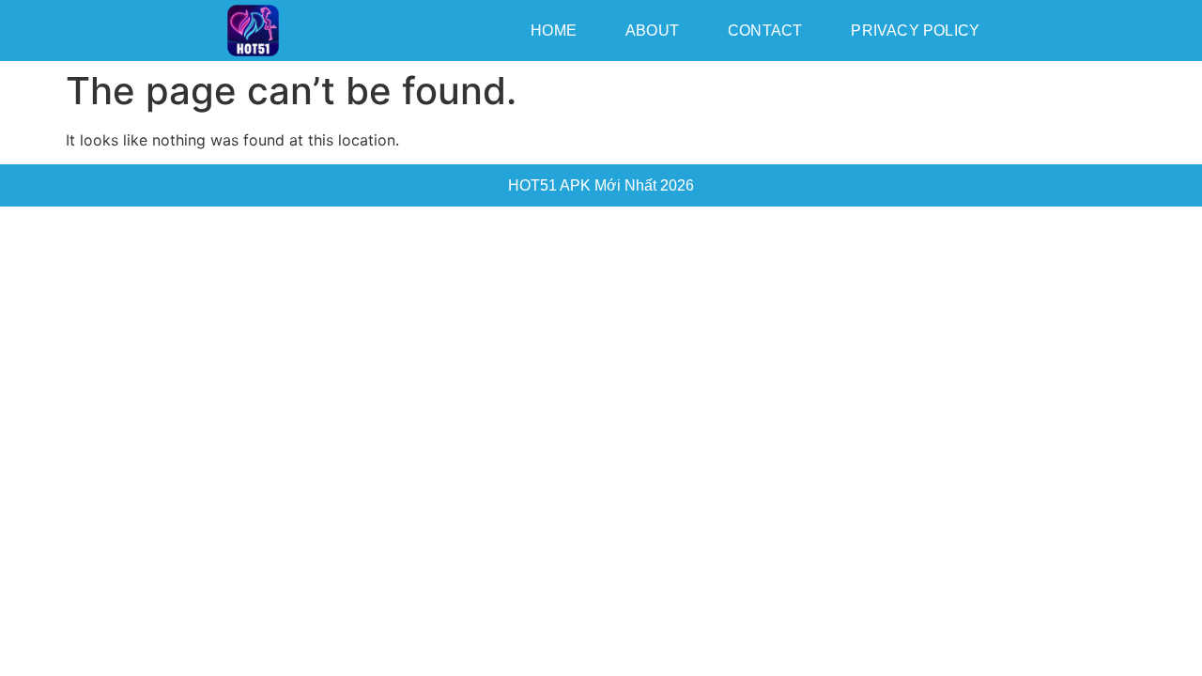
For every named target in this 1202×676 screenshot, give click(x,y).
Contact (765, 30)
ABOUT (652, 30)
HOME (554, 30)
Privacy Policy (915, 30)
